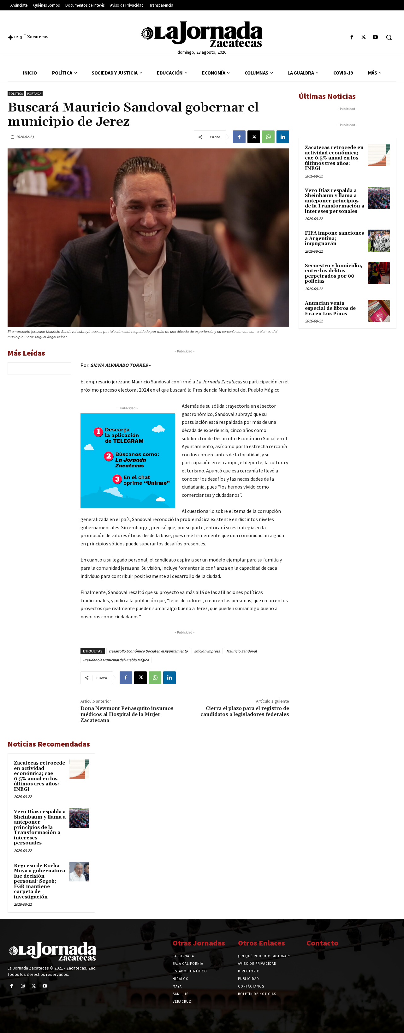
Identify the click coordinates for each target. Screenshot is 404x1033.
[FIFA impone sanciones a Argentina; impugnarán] (379, 241)
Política (16, 94)
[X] (363, 37)
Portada (34, 94)
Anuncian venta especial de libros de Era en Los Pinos (330, 308)
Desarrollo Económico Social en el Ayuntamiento (148, 651)
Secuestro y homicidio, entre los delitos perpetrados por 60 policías (333, 274)
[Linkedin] (282, 136)
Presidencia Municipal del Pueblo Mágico (116, 660)
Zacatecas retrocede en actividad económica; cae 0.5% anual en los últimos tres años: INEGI (39, 776)
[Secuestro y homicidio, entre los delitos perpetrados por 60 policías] (379, 273)
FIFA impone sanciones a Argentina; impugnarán (334, 238)
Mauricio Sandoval (241, 651)
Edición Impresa (207, 651)
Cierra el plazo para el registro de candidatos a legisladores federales (244, 711)
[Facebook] (352, 37)
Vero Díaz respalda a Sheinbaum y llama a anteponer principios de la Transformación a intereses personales (40, 827)
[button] (388, 37)
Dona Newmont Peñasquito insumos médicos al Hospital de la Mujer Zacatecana (127, 714)
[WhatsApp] (268, 136)
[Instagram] (23, 986)
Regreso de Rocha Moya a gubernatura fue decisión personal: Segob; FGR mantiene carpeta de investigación (39, 881)
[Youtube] (375, 37)
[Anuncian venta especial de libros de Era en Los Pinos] (379, 311)
